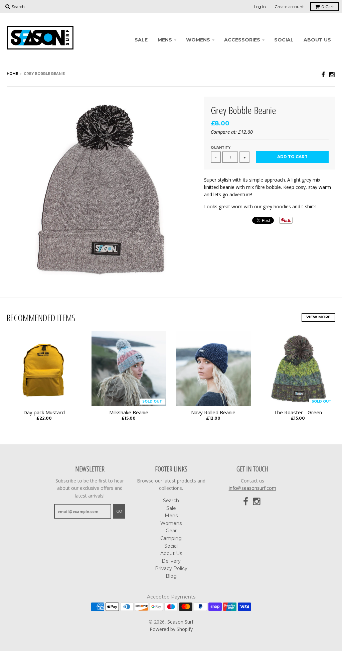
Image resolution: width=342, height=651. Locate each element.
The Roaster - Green (298, 412)
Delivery (171, 561)
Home (12, 74)
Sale (141, 40)
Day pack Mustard (44, 412)
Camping (171, 538)
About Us (317, 40)
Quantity (220, 147)
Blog (171, 576)
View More (318, 317)
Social (284, 40)
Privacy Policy (171, 568)
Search (171, 501)
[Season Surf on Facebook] (323, 74)
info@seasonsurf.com (252, 488)
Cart (327, 6)
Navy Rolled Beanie (213, 412)
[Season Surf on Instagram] (332, 74)
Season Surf (180, 622)
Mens (165, 40)
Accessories (242, 40)
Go (119, 511)
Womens (198, 40)
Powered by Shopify (171, 629)
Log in (260, 6)
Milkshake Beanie (128, 412)
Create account (289, 6)
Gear (171, 531)
